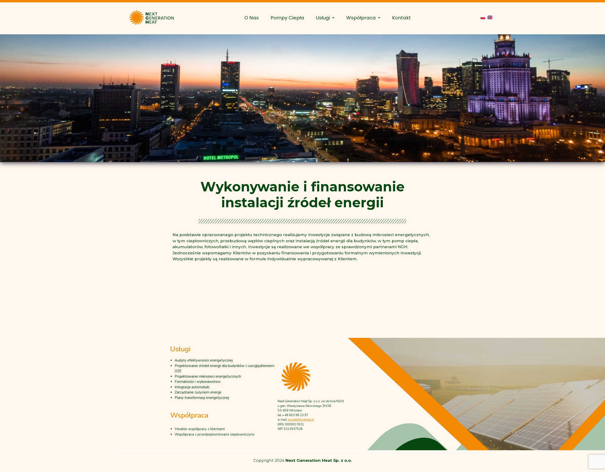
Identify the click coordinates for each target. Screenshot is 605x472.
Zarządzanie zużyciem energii (198, 392)
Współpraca (361, 17)
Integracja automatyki (192, 386)
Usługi (323, 17)
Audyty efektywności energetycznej (204, 360)
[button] (325, 18)
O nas (251, 17)
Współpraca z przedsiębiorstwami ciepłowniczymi (214, 434)
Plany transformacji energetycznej (202, 397)
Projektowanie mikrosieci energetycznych (208, 376)
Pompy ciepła (287, 17)
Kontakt (401, 17)
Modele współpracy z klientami (200, 429)
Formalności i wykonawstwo (197, 381)
